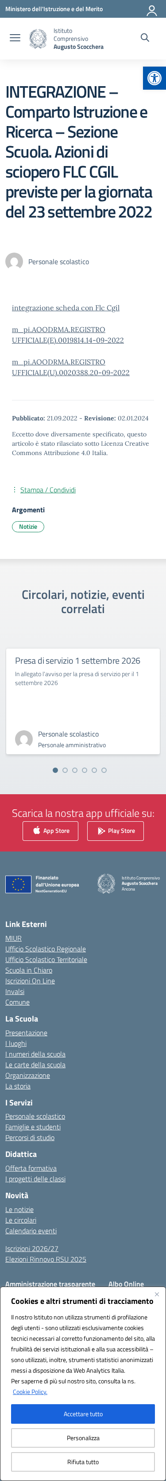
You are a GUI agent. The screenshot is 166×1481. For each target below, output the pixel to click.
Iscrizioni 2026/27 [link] (31, 1248)
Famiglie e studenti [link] (33, 1126)
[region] (83, 1384)
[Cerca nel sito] (145, 38)
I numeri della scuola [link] (35, 1054)
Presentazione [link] (26, 1032)
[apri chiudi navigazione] (15, 38)
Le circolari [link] (20, 1220)
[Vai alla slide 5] (94, 770)
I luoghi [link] (16, 1043)
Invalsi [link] (14, 991)
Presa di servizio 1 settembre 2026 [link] (77, 660)
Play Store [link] (121, 830)
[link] (154, 78)
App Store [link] (55, 830)
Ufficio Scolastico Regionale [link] (45, 948)
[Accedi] (152, 8)
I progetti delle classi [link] (35, 1178)
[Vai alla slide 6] (104, 770)
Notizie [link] (28, 526)
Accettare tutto (83, 1413)
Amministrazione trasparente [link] (50, 1284)
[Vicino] (156, 1294)
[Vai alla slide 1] (55, 770)
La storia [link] (18, 1086)
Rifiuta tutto (83, 1461)
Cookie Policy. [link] (30, 1391)
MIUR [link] (13, 938)
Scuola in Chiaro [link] (28, 970)
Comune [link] (17, 1002)
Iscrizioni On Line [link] (30, 980)
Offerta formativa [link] (31, 1168)
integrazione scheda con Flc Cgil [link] (66, 307)
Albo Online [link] (126, 1284)
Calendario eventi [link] (31, 1230)
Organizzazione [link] (27, 1075)
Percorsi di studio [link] (29, 1137)
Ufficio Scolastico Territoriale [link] (46, 959)
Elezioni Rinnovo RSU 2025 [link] (45, 1259)
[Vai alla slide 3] (74, 770)
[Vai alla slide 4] (84, 770)
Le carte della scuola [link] (35, 1064)
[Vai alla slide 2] (65, 770)
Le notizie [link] (19, 1209)
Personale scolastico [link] (35, 1116)
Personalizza (83, 1437)
